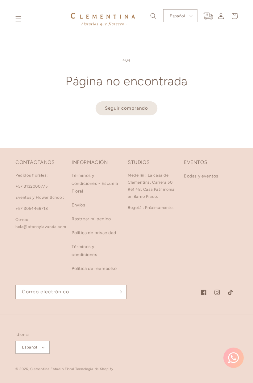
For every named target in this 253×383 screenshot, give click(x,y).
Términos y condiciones (84, 250)
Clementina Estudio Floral (52, 369)
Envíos (78, 205)
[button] (18, 19)
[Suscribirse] (119, 292)
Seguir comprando (126, 108)
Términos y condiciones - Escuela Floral (95, 183)
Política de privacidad (94, 232)
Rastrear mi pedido (91, 219)
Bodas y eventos (201, 176)
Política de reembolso (94, 268)
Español (177, 16)
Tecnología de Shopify (94, 369)
